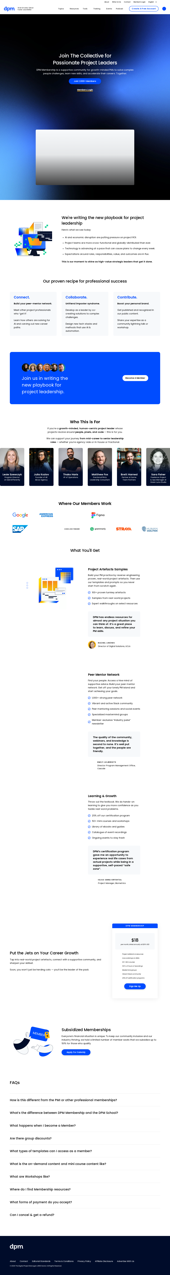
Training (96, 9)
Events (109, 9)
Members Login (85, 90)
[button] (85, 1100)
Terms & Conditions (64, 1261)
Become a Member (135, 378)
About (106, 2)
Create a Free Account (144, 9)
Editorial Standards (41, 1261)
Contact (127, 2)
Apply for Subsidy (76, 1052)
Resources (74, 9)
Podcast (119, 9)
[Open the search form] (164, 9)
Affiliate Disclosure (104, 1261)
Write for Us (116, 2)
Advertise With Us (125, 1261)
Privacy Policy (84, 1261)
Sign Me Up (135, 986)
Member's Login (139, 2)
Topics (61, 9)
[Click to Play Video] (85, 157)
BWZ (39, 1266)
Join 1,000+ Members (85, 81)
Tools (85, 9)
